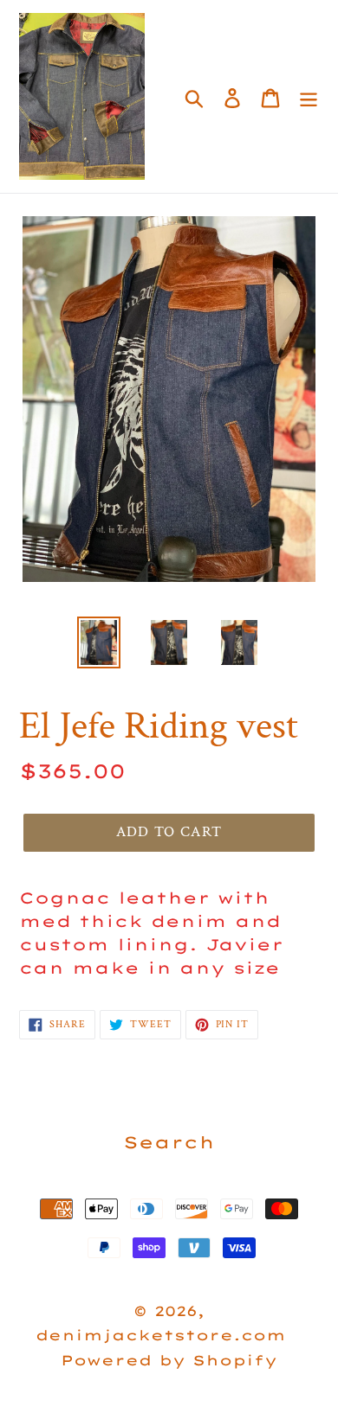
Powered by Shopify (169, 1360)
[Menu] (308, 96)
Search (169, 1142)
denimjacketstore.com (161, 1335)
